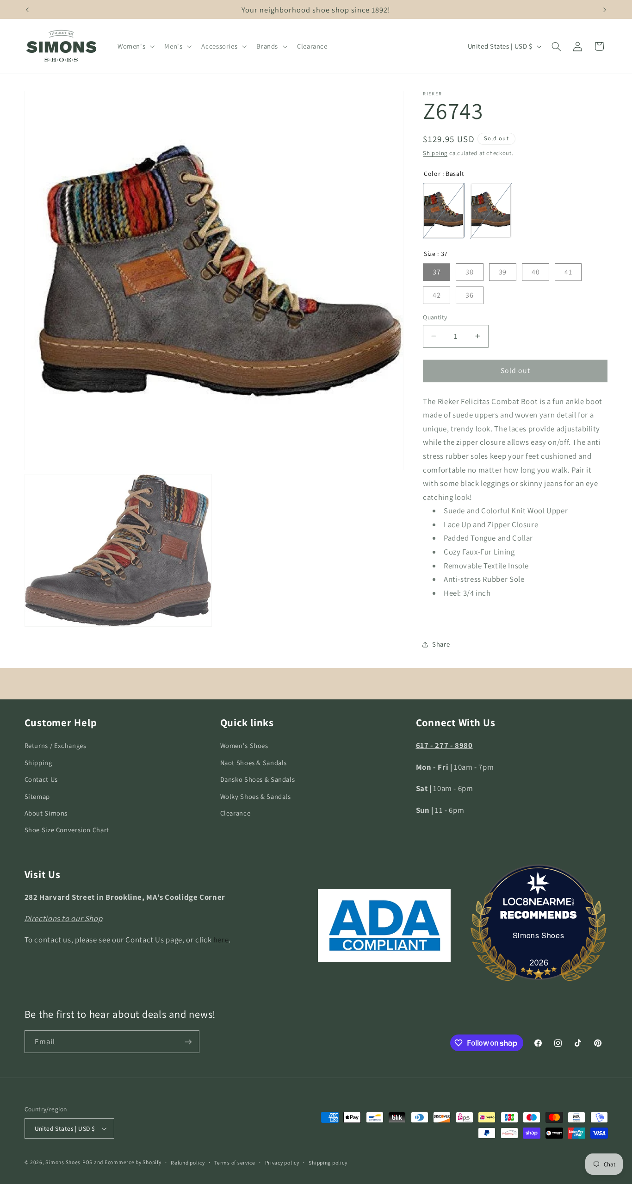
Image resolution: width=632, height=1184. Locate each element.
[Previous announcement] (27, 9)
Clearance (235, 813)
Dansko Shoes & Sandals (257, 779)
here (221, 940)
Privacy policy (282, 1162)
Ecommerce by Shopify (133, 1162)
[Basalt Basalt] (444, 211)
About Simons (46, 813)
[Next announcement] (605, 9)
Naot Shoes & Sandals (253, 762)
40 (535, 272)
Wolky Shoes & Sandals (255, 796)
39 (503, 272)
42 (436, 295)
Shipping (435, 153)
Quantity (435, 317)
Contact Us (41, 779)
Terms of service (234, 1162)
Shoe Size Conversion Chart (67, 829)
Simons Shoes (538, 935)
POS (87, 1162)
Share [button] (441, 644)
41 (568, 272)
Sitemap (37, 796)
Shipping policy (328, 1162)
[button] (135, 46)
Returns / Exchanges (56, 745)
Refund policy (188, 1162)
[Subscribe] (187, 1041)
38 (469, 272)
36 (469, 295)
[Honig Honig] (491, 211)
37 (436, 272)
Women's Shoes (244, 745)
